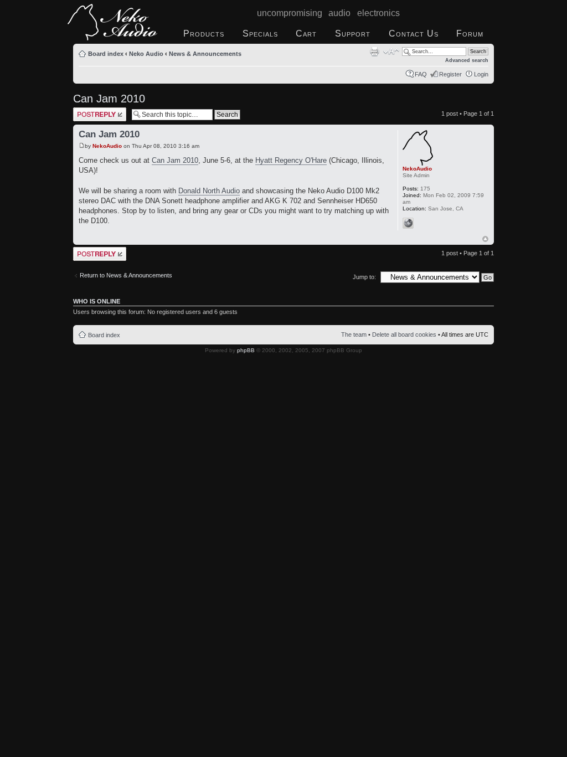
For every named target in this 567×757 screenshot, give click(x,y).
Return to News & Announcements (126, 275)
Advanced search (466, 60)
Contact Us (414, 33)
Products (203, 33)
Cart (306, 33)
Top (485, 239)
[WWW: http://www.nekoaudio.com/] (408, 223)
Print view (374, 51)
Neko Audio (146, 53)
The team (354, 334)
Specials (260, 33)
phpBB (246, 350)
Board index (105, 53)
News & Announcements (205, 53)
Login (481, 74)
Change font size (391, 51)
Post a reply (89, 110)
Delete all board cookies (404, 334)
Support (352, 33)
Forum (469, 33)
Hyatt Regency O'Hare (291, 160)
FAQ (421, 74)
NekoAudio (107, 146)
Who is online (96, 301)
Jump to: (364, 277)
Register (450, 74)
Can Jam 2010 (109, 98)
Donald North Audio (209, 191)
